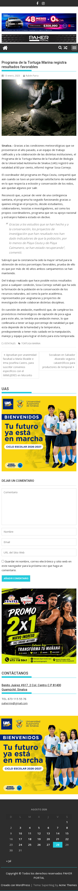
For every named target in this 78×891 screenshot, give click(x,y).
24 (20, 844)
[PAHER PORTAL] (5, 47)
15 (67, 833)
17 (20, 839)
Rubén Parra (32, 75)
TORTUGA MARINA (30, 343)
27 (48, 844)
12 (39, 833)
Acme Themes (68, 885)
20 (48, 839)
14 (57, 833)
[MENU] (74, 47)
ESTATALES (10, 343)
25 (29, 844)
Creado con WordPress (15, 885)
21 (57, 839)
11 (29, 833)
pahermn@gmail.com (15, 703)
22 (67, 839)
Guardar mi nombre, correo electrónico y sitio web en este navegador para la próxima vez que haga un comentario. (36, 565)
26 (39, 844)
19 (39, 839)
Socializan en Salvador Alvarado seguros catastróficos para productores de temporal (58, 361)
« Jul (8, 861)
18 (29, 839)
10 (20, 833)
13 (48, 833)
